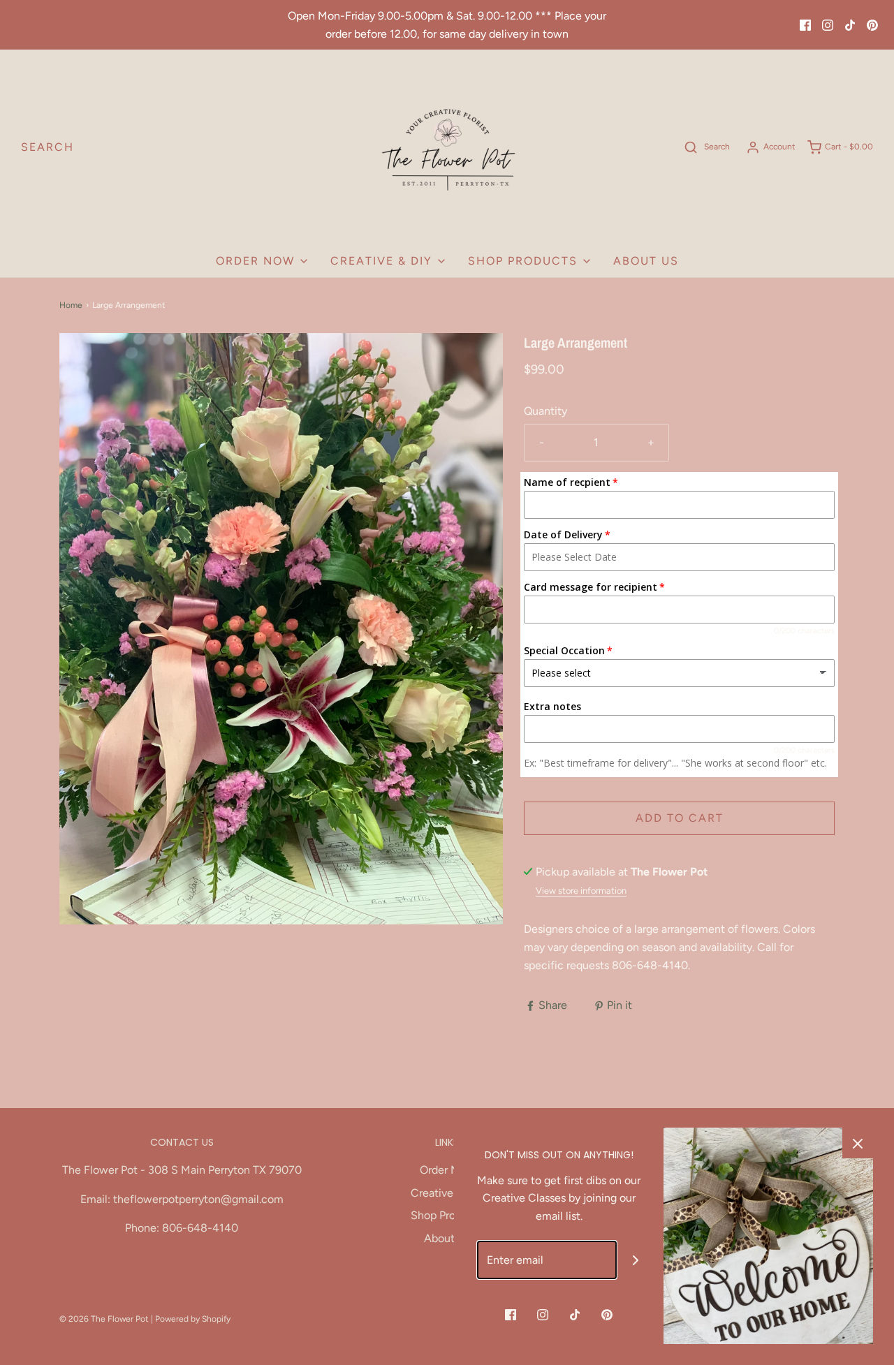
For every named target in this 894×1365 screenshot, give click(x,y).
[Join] (636, 1260)
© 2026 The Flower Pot (104, 1319)
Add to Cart (680, 818)
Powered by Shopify (192, 1319)
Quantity (545, 411)
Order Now (447, 1169)
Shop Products (447, 1215)
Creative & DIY (447, 1193)
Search (47, 147)
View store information (581, 890)
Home (70, 305)
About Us (646, 260)
